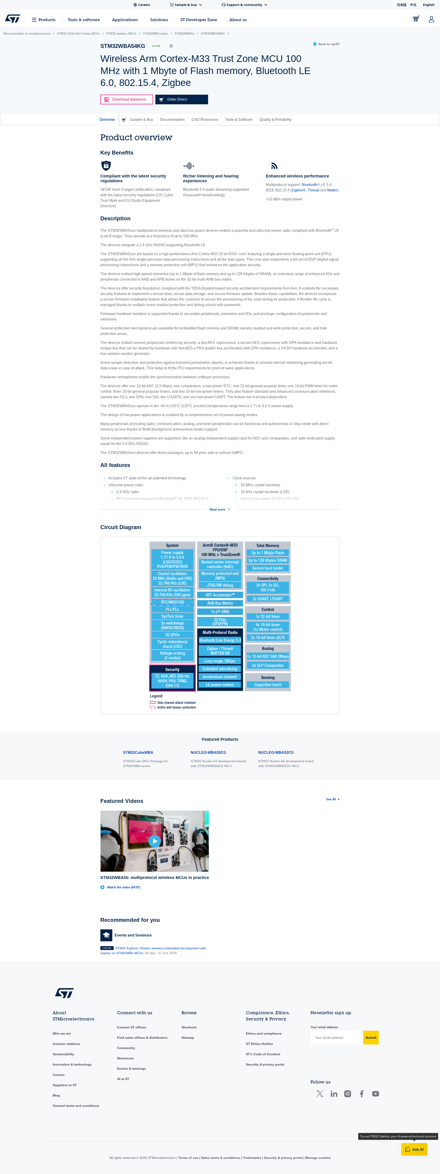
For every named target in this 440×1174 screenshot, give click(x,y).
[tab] (107, 119)
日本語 (402, 5)
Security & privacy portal (265, 1064)
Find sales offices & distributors (142, 1037)
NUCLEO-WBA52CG (276, 752)
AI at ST (123, 1079)
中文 (413, 5)
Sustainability (63, 1054)
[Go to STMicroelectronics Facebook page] (361, 1095)
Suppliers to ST (65, 1085)
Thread (313, 190)
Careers (59, 1075)
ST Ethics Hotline (259, 1044)
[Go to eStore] (416, 19)
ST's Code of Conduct (263, 1054)
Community (126, 1048)
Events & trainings (131, 1068)
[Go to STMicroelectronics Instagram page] (347, 1095)
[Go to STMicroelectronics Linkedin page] (333, 1095)
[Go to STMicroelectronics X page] (321, 1095)
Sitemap (188, 1037)
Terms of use (188, 1158)
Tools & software (84, 19)
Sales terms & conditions (220, 1158)
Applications (125, 19)
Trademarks (252, 1158)
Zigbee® (299, 190)
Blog (56, 1095)
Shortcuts (189, 1027)
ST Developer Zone (199, 20)
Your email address (324, 1027)
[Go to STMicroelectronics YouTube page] (375, 1095)
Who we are (62, 1033)
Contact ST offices (131, 1027)
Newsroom (125, 1058)
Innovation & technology (72, 1064)
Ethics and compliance (264, 1033)
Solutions (159, 19)
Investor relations (66, 1044)
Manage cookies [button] (317, 1158)
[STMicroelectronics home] (12, 18)
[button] (326, 44)
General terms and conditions (76, 1106)
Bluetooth (309, 185)
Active (156, 46)
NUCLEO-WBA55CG (208, 752)
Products (46, 19)
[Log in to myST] (431, 19)
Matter (332, 190)
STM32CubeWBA (138, 752)
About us (238, 19)
